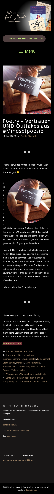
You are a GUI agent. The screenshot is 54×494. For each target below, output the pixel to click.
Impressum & (8, 460)
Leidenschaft (43, 358)
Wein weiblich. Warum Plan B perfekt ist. (26, 374)
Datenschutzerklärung (24, 460)
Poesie (34, 366)
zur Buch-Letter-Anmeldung (18, 430)
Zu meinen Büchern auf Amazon (24, 38)
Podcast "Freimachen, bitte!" (20, 351)
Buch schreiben (26, 355)
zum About (11, 436)
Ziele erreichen (18, 370)
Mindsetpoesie (32, 362)
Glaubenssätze (28, 358)
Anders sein (11, 355)
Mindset (20, 362)
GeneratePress (31, 490)
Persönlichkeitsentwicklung (16, 366)
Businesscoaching (11, 358)
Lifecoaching (9, 362)
